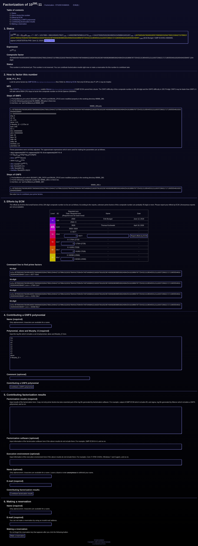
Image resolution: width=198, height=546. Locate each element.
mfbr (12, 168)
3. (14, 201)
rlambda (14, 170)
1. (9, 28)
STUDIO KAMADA (62, 5)
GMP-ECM (32, 82)
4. (24, 315)
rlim (12, 164)
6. (17, 501)
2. (20, 74)
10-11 (14, 35)
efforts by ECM (71, 82)
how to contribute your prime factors (29, 194)
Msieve (48, 89)
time (12, 158)
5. (25, 394)
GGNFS (16, 89)
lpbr (12, 166)
